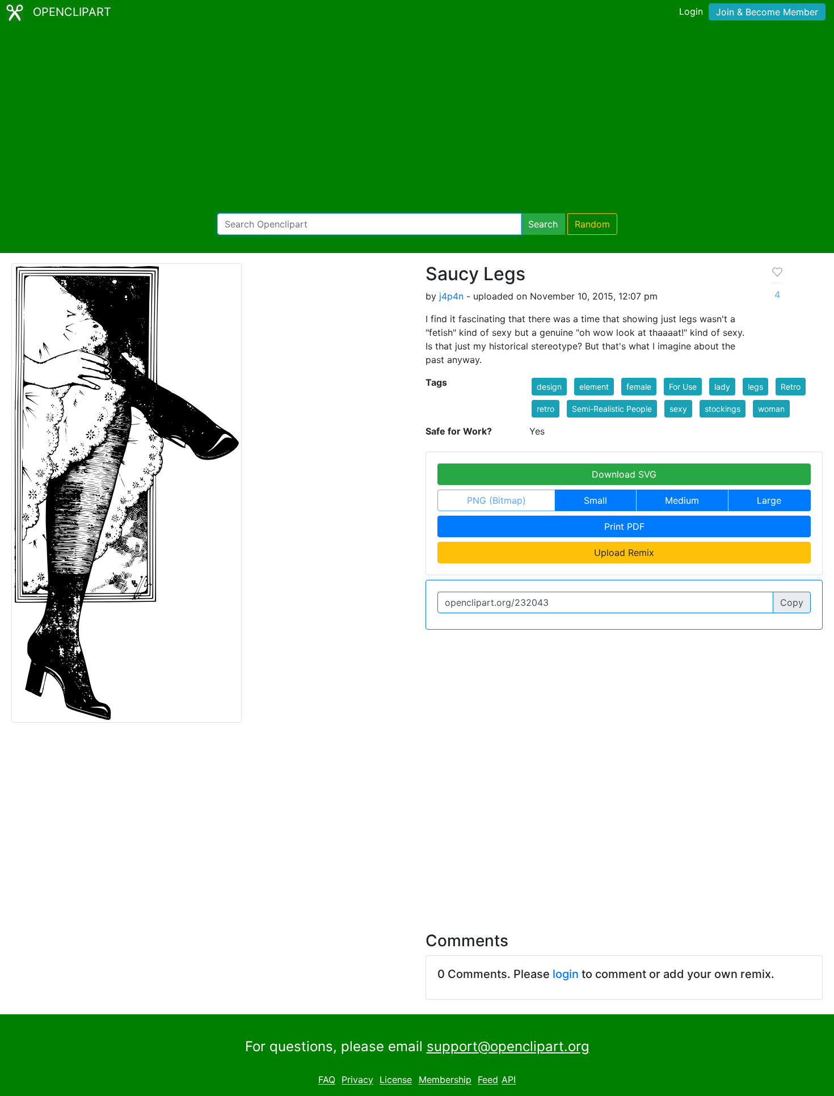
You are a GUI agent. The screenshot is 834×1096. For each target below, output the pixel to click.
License (396, 1080)
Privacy (357, 1080)
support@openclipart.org (508, 1046)
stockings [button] (722, 409)
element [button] (594, 386)
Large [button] (769, 500)
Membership (445, 1080)
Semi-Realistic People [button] (612, 409)
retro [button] (545, 409)
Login (691, 11)
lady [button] (722, 386)
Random (592, 224)
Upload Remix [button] (624, 552)
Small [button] (595, 500)
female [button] (638, 386)
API (509, 1080)
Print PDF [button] (624, 526)
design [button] (549, 386)
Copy (791, 602)
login (566, 974)
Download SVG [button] (624, 474)
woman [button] (771, 409)
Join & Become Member (767, 12)
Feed (488, 1080)
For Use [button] (683, 386)
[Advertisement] (417, 119)
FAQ (326, 1080)
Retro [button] (791, 386)
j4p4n (451, 296)
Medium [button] (682, 500)
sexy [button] (678, 409)
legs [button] (755, 386)
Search (543, 224)
